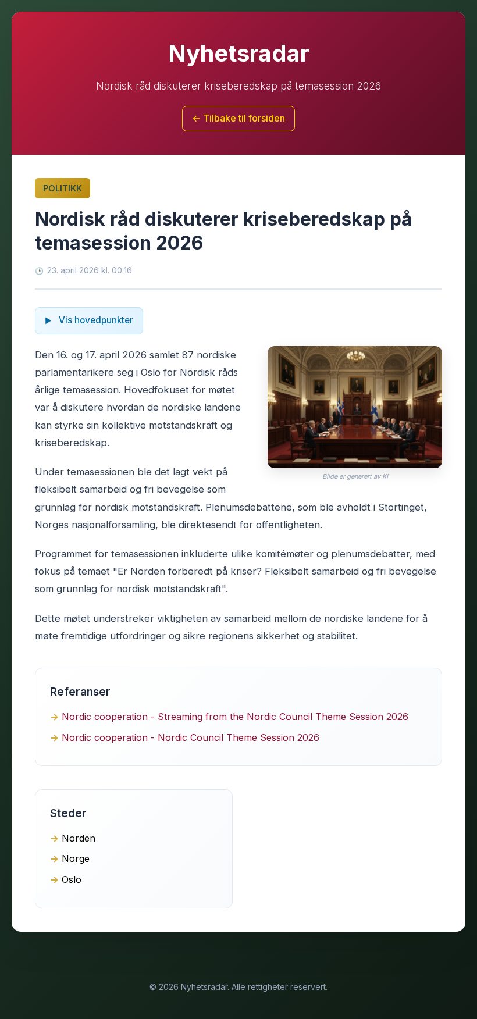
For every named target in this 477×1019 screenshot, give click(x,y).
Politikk (62, 188)
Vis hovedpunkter (94, 320)
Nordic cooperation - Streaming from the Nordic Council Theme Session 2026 (235, 716)
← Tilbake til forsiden (238, 118)
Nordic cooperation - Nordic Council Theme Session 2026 (190, 737)
